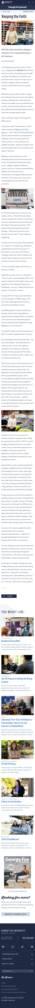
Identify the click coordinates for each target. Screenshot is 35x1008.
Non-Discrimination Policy (9, 989)
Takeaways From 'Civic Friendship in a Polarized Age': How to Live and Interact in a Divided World (16, 723)
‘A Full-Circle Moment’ (10, 839)
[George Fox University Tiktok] (22, 946)
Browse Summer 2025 (16, 914)
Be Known (6, 977)
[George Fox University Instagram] (12, 947)
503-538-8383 (28, 938)
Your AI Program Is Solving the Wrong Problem (16, 680)
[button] (30, 2)
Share (9, 596)
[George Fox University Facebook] (3, 946)
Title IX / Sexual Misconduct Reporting (13, 992)
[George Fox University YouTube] (32, 946)
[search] (32, 971)
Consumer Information (8, 986)
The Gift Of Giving (8, 764)
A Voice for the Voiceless (11, 802)
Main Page (6, 11)
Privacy (3, 983)
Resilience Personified (10, 641)
